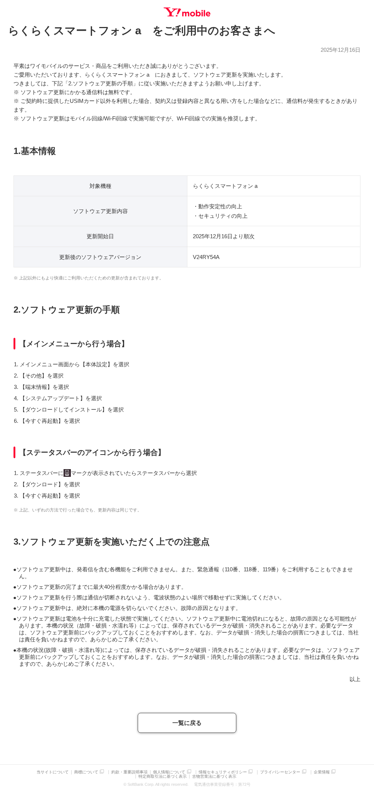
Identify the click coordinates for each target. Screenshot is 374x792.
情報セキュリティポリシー (223, 772)
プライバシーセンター (280, 772)
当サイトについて (53, 772)
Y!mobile (187, 12)
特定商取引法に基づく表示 (162, 776)
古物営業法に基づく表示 (214, 776)
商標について (86, 772)
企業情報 (322, 772)
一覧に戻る (187, 723)
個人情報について (169, 772)
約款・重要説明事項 (129, 772)
